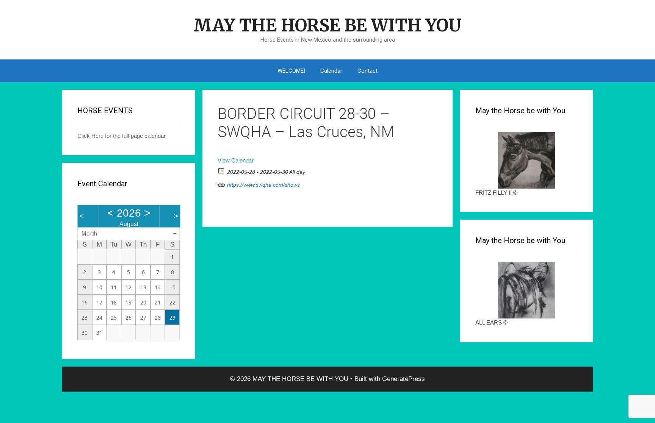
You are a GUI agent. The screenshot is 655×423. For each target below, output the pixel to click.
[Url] (222, 183)
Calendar (331, 70)
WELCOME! (291, 70)
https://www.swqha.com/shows (263, 185)
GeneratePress (403, 378)
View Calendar (236, 160)
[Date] (222, 170)
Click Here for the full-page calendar (121, 136)
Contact (367, 70)
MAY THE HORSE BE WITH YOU (327, 25)
